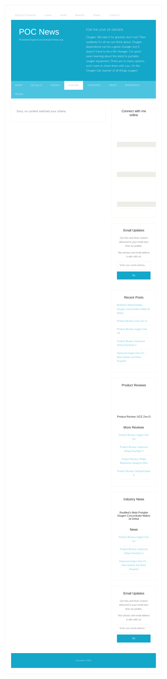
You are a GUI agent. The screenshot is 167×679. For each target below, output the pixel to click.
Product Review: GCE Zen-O (132, 321)
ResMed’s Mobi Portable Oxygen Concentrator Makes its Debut (133, 309)
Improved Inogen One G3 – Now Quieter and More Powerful (131, 357)
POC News (39, 31)
